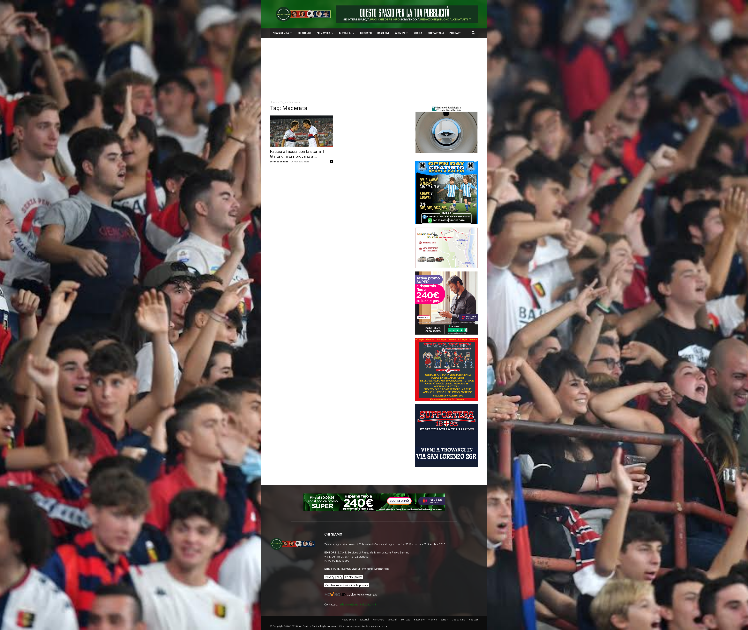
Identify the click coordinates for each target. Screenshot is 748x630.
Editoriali (304, 33)
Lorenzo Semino (279, 161)
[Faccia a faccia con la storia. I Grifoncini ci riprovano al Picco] (301, 131)
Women (400, 33)
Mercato (366, 33)
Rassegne (383, 33)
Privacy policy (333, 577)
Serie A (418, 33)
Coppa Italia (436, 33)
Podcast (455, 33)
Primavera (323, 33)
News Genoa (281, 33)
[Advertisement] (374, 67)
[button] (473, 33)
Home (273, 102)
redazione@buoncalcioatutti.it (357, 604)
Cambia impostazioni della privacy (346, 585)
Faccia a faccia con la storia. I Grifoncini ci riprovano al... (297, 154)
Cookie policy (353, 577)
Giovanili (345, 33)
